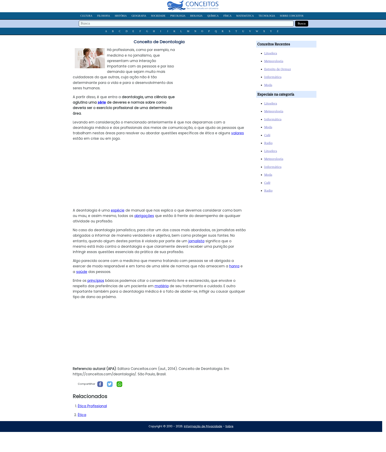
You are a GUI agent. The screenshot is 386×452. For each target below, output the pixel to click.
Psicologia (177, 15)
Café (267, 135)
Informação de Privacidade (203, 426)
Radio (268, 143)
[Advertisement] (215, 75)
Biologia (196, 15)
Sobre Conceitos (291, 15)
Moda (268, 85)
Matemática (245, 15)
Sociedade (158, 15)
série (102, 102)
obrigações (144, 215)
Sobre (229, 426)
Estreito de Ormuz (277, 69)
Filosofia (103, 15)
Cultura (86, 15)
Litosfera (270, 53)
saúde (81, 271)
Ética (82, 414)
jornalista (196, 241)
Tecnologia (267, 15)
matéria (162, 286)
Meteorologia (273, 61)
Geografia (138, 15)
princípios (95, 280)
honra (234, 266)
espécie (117, 210)
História (121, 15)
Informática (272, 77)
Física (227, 15)
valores (237, 133)
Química (213, 15)
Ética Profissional (92, 406)
